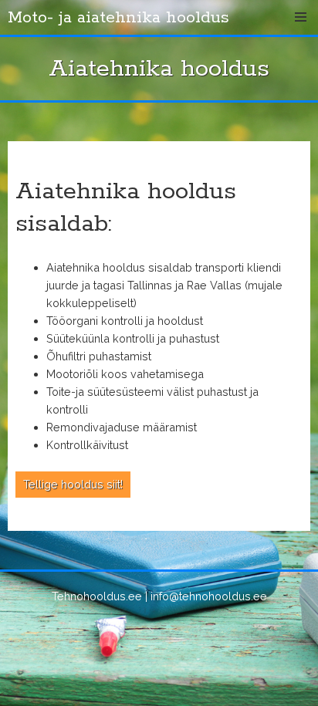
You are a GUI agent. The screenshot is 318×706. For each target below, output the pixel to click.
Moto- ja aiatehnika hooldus (118, 17)
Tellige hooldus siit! (73, 484)
